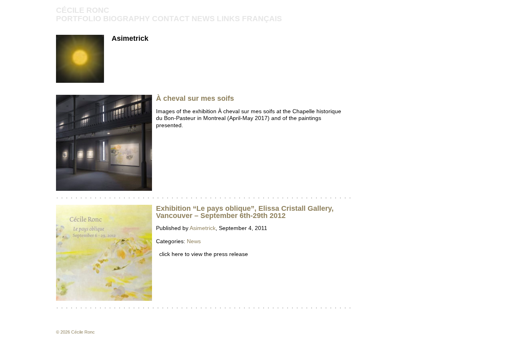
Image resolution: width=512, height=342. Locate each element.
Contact (171, 18)
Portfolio (78, 18)
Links (228, 18)
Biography (126, 18)
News (203, 18)
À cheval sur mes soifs (195, 98)
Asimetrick (130, 38)
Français (262, 18)
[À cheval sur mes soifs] (104, 189)
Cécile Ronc (82, 10)
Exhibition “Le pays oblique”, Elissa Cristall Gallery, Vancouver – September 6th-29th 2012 (245, 212)
